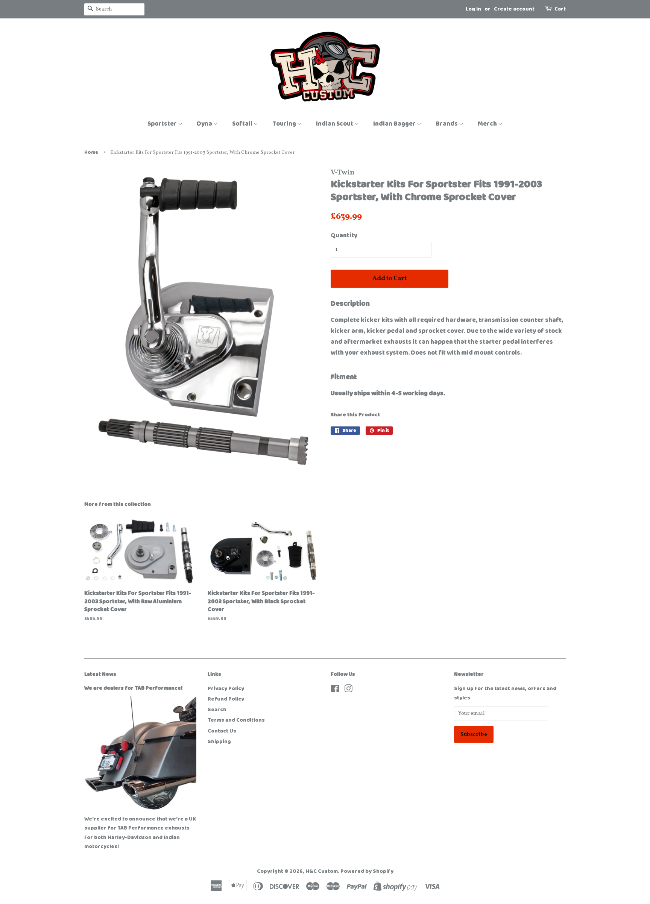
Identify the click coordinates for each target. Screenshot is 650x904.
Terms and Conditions (236, 720)
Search (217, 709)
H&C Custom (321, 871)
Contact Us (222, 731)
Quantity (344, 235)
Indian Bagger (395, 124)
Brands (447, 124)
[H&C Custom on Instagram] (348, 690)
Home (91, 152)
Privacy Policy (226, 688)
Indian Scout (335, 124)
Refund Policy (226, 699)
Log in (473, 9)
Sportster (162, 124)
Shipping (219, 741)
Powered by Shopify (366, 871)
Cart (560, 9)
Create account (514, 9)
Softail (243, 124)
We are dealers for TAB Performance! (133, 688)
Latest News (100, 674)
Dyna (205, 124)
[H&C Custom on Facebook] (335, 690)
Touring (284, 124)
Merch (488, 124)
